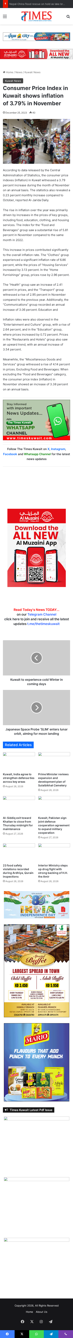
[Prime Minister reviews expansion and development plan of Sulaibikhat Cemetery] (54, 761)
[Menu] (5, 17)
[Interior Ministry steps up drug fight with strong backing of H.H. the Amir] (54, 852)
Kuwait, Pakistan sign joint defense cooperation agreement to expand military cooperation (53, 825)
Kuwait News (32, 72)
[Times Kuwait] (36, 16)
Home (9, 72)
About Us (41, 1311)
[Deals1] (36, 36)
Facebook (10, 454)
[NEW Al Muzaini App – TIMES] (36, 53)
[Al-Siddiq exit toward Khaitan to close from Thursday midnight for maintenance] (19, 805)
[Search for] (68, 17)
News (18, 72)
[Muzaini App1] (36, 547)
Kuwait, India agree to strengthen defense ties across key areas (18, 778)
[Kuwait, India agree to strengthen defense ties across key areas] (19, 761)
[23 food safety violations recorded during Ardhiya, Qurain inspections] (19, 852)
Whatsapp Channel (37, 454)
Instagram (58, 449)
